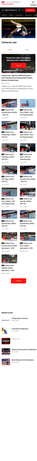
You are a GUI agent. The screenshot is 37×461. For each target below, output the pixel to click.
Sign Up (18, 65)
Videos (10, 50)
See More (18, 281)
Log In (25, 70)
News (27, 50)
